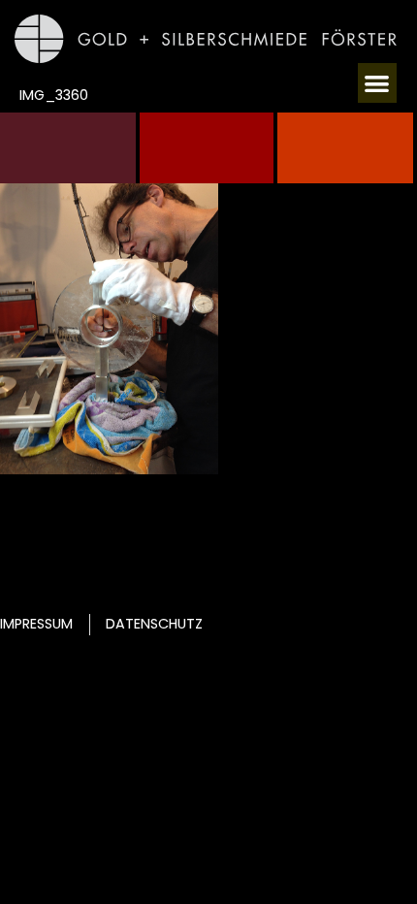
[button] (378, 83)
